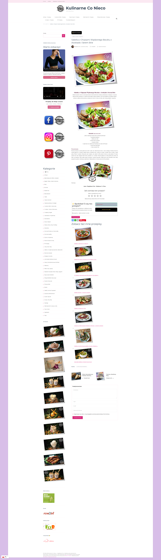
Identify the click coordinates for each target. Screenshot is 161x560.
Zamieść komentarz (102, 46)
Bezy (45, 184)
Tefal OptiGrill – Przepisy (88, 17)
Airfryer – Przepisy (47, 17)
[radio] (89, 196)
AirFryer (46, 175)
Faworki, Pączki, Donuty (49, 240)
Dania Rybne (47, 218)
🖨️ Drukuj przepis (75, 217)
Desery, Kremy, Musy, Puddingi (50, 224)
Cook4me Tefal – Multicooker (50, 206)
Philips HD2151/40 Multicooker (50, 277)
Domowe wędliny (48, 234)
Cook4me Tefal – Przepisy (60, 17)
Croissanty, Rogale (48, 212)
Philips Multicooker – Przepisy (103, 17)
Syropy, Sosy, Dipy (48, 299)
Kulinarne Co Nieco (85, 8)
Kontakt (49, 1)
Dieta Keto (46, 228)
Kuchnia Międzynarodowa (82, 366)
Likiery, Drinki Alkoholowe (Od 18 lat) (51, 262)
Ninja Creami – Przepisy (74, 17)
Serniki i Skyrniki (47, 296)
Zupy (45, 315)
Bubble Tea (46, 190)
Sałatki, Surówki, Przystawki (77, 36)
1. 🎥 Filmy (46, 171)
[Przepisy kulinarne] (48, 494)
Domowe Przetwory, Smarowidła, (51, 231)
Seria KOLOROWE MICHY (49, 293)
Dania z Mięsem (47, 221)
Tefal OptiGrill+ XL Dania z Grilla (50, 306)
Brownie (46, 187)
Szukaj (44, 33)
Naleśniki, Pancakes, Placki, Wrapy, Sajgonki (53, 271)
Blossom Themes (68, 555)
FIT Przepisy (46, 243)
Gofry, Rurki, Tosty (48, 246)
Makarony (46, 265)
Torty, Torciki (46, 309)
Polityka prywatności (52, 556)
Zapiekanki (46, 312)
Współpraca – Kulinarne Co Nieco (59, 1)
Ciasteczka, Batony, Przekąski (50, 203)
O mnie (44, 1)
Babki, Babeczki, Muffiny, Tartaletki (51, 178)
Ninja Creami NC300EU (49, 274)
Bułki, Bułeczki (47, 193)
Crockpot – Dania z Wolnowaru (50, 209)
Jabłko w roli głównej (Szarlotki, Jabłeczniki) (53, 249)
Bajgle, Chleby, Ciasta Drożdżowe (51, 181)
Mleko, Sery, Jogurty (48, 268)
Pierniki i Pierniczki (48, 281)
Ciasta (45, 196)
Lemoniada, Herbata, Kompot (50, 259)
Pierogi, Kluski (47, 284)
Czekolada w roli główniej (49, 215)
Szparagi (46, 302)
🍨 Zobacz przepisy (54, 107)
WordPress (45, 556)
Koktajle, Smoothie (48, 256)
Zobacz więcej (54, 77)
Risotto (45, 287)
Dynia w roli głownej (48, 237)
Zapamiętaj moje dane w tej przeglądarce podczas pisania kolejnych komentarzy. (92, 414)
